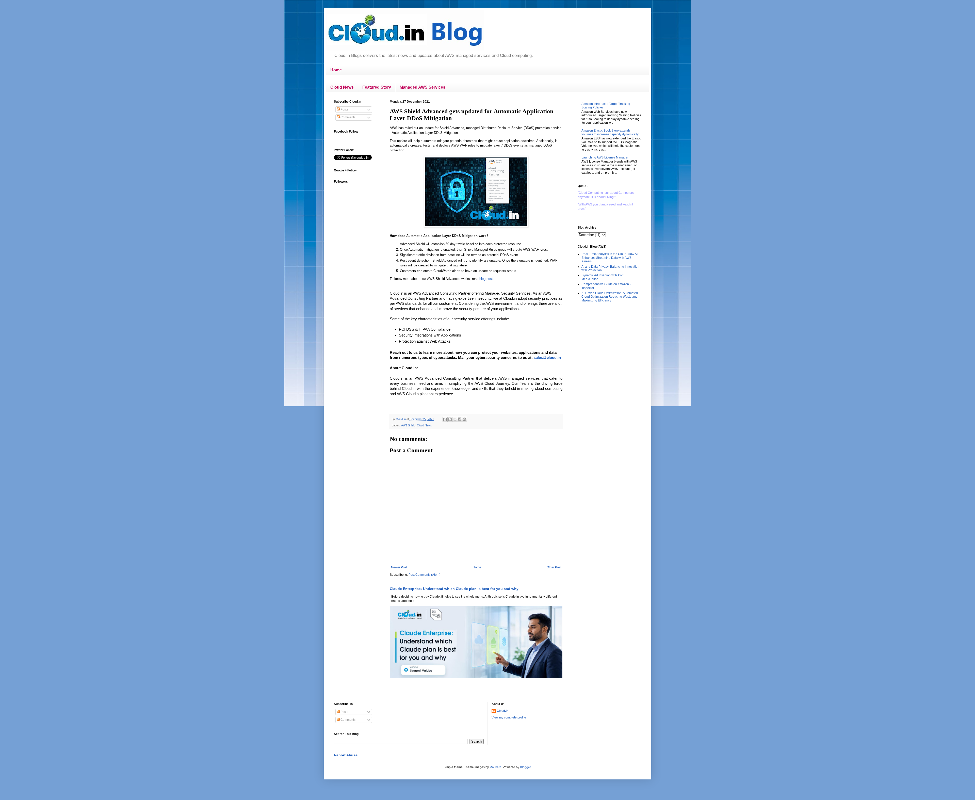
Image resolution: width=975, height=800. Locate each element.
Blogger (525, 767)
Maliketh (495, 767)
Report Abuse (346, 755)
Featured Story (376, 87)
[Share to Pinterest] (464, 419)
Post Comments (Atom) (424, 575)
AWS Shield (408, 425)
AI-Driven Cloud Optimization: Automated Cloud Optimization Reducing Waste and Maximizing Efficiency (609, 296)
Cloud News (342, 87)
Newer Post (399, 567)
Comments (347, 117)
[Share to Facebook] (459, 419)
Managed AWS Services (422, 87)
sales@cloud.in (547, 358)
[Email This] (445, 419)
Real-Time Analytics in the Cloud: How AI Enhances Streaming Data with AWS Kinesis (609, 257)
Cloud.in (502, 711)
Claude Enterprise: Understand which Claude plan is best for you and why (454, 589)
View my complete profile (509, 717)
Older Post (554, 567)
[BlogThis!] (449, 419)
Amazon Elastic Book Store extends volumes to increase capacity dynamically (610, 132)
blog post (486, 279)
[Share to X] (454, 419)
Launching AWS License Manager (604, 157)
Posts (344, 109)
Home (336, 70)
